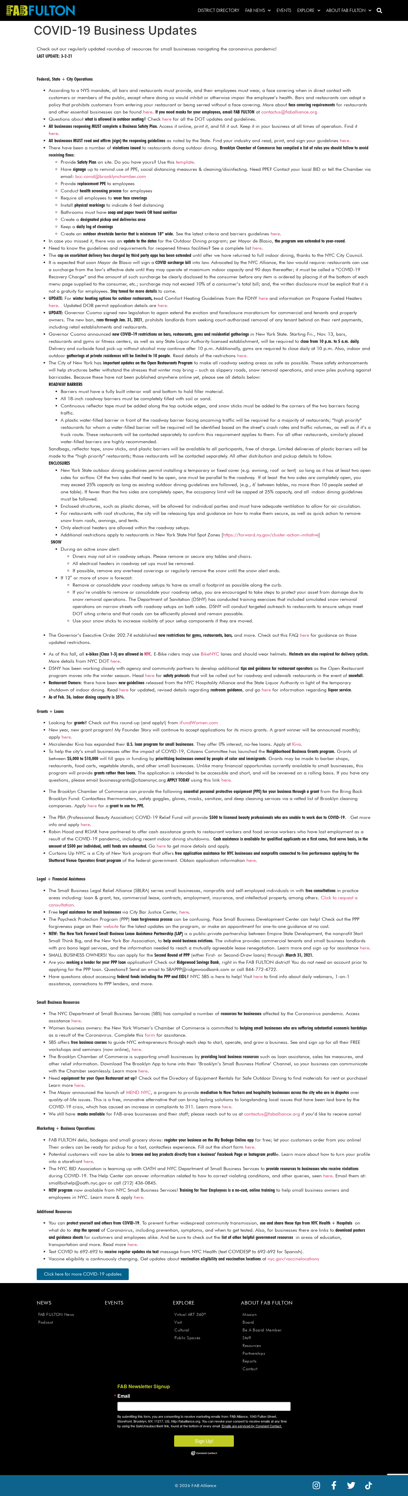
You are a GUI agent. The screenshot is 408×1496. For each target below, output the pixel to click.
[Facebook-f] (334, 1485)
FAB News (255, 10)
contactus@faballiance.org (289, 112)
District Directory (218, 10)
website (111, 926)
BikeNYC (210, 654)
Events (284, 10)
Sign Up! (204, 1440)
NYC (147, 654)
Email (123, 1396)
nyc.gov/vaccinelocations (293, 1259)
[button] (379, 11)
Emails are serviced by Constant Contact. (252, 1425)
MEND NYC (138, 1092)
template (185, 162)
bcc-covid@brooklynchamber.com (110, 176)
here (147, 112)
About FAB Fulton (346, 10)
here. (345, 140)
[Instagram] (316, 1485)
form (150, 1035)
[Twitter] (351, 1485)
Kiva (296, 744)
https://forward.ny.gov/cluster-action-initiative (270, 535)
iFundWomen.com (199, 722)
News (44, 1303)
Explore (306, 10)
